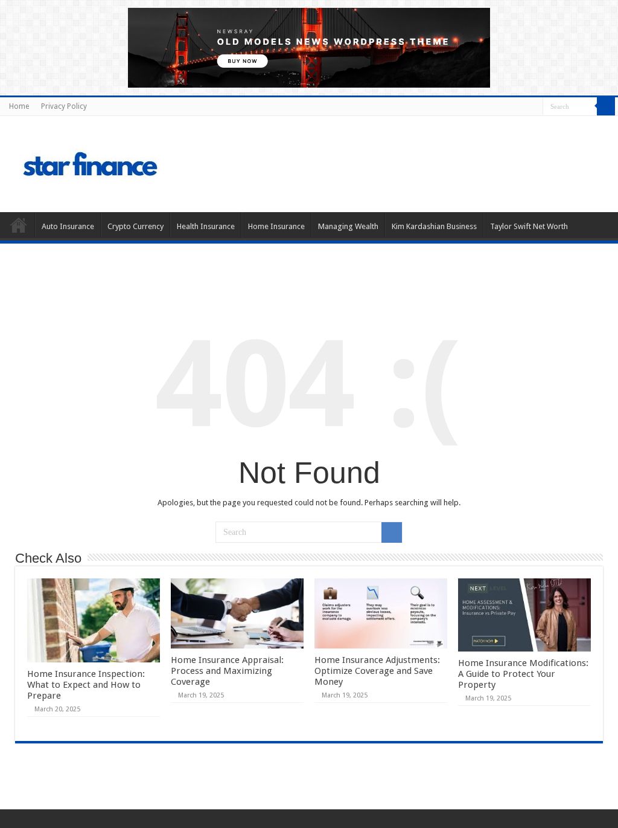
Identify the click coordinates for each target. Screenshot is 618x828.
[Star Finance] (141, 161)
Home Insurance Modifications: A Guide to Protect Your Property (523, 674)
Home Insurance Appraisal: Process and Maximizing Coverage (227, 671)
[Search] (606, 106)
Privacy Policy (64, 106)
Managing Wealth (348, 226)
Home (19, 106)
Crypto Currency (135, 226)
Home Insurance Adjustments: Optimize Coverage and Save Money (377, 671)
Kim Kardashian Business (434, 226)
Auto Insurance (68, 226)
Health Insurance (206, 226)
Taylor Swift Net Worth (529, 226)
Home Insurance (276, 226)
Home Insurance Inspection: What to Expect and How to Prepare (86, 684)
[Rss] (533, 107)
